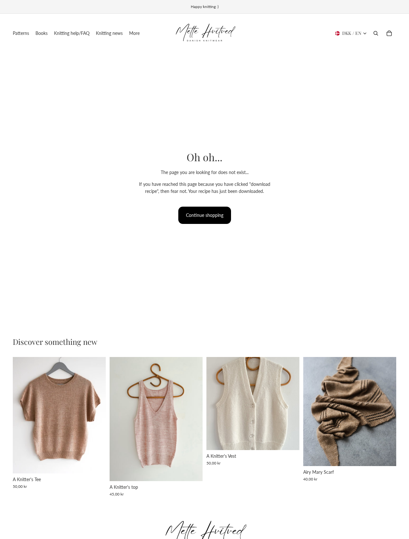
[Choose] (96, 463)
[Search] (376, 33)
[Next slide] (96, 415)
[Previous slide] (22, 415)
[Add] (289, 440)
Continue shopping (204, 215)
